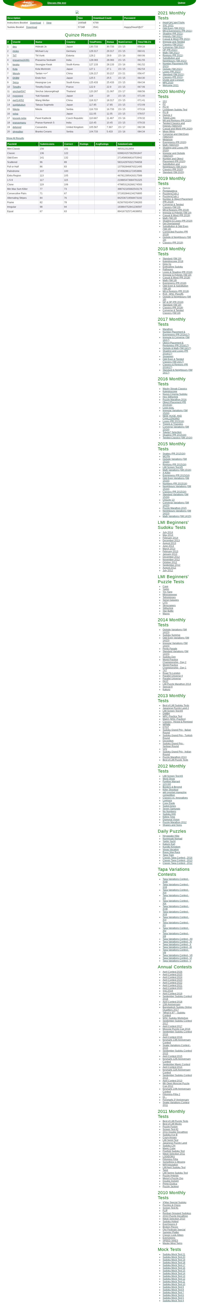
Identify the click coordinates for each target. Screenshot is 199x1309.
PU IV (166, 107)
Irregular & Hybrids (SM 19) (177, 212)
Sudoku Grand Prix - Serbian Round (173, 745)
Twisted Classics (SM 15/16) (177, 437)
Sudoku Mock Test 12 (174, 1279)
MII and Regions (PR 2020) (177, 120)
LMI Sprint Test (170, 1140)
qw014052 (18, 100)
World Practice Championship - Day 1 (174, 666)
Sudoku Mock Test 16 (174, 1268)
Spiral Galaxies (171, 600)
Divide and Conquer (173, 80)
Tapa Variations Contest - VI (177, 958)
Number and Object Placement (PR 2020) (174, 160)
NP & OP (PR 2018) (173, 302)
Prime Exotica (170, 1183)
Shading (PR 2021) (173, 33)
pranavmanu (19, 122)
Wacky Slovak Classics (175, 388)
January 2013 (170, 554)
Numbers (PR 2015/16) (175, 483)
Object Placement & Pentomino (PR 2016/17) (176, 344)
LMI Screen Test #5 (173, 467)
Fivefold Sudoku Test (174, 1151)
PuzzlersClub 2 (171, 193)
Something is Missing (174, 1162)
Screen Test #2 (170, 1129)
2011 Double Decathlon (175, 1132)
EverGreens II (170, 1224)
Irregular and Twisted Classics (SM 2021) (174, 43)
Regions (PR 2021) (173, 55)
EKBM (16, 78)
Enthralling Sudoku (173, 266)
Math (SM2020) (171, 145)
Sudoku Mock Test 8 (173, 1289)
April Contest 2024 (172, 977)
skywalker (18, 131)
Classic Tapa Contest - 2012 (177, 863)
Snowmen (168, 356)
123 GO (167, 784)
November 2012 (171, 559)
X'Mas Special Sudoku (174, 1202)
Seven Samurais (171, 808)
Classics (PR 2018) (173, 307)
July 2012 (168, 570)
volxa (15, 113)
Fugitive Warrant (171, 781)
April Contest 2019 (172, 993)
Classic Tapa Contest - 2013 (177, 860)
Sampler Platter (171, 1232)
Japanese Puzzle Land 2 (176, 708)
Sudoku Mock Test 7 (173, 1292)
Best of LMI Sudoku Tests (176, 705)
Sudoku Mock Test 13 (174, 1276)
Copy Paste (169, 803)
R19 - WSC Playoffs (173, 294)
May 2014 (168, 535)
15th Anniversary (171, 1004)
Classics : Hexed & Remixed (178, 721)
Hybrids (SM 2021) (172, 36)
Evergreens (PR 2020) (174, 142)
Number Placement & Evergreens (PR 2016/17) (176, 333)
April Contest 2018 (172, 1001)
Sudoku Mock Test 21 (174, 1254)
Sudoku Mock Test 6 (173, 1295)
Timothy (17, 87)
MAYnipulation (170, 1164)
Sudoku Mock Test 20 (174, 1257)
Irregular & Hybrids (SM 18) (177, 275)
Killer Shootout (170, 789)
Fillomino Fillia (170, 1159)
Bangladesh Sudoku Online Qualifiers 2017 (177, 1008)
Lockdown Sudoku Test (175, 109)
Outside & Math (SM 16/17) (177, 348)
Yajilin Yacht (169, 841)
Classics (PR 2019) (173, 242)
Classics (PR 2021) (173, 77)
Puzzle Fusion (170, 1126)
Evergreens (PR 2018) (174, 283)
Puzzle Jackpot (171, 1186)
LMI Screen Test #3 (173, 776)
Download (35, 22)
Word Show (169, 778)
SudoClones (169, 806)
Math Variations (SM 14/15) (177, 516)
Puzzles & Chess (172, 1205)
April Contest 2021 (172, 985)
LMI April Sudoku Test (174, 1167)
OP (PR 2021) (170, 50)
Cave (165, 586)
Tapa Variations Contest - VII (177, 955)
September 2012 (171, 565)
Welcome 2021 (171, 85)
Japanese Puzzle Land (175, 1143)
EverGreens (169, 1237)
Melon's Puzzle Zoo (173, 1178)
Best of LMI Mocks (172, 1124)
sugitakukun (19, 104)
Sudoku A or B (170, 1134)
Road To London (171, 673)
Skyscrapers (169, 605)
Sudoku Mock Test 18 (174, 1262)
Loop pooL (168, 407)
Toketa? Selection (172, 432)
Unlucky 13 (169, 500)
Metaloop (168, 139)
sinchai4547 (19, 91)
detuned (17, 127)
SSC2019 (168, 991)
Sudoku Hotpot (170, 1221)
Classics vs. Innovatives (175, 797)
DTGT (166, 727)
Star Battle (168, 611)
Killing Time (169, 817)
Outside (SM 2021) (172, 69)
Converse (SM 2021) (174, 47)
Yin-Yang (167, 592)
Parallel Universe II (173, 676)
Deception (168, 740)
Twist (165, 1170)
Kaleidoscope (170, 391)
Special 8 (168, 686)
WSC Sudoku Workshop (175, 1018)
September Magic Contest (176, 1064)
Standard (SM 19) (172, 258)
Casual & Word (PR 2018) (176, 277)
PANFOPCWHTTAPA (174, 22)
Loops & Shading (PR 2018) (177, 272)
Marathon (168, 329)
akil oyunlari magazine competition (175, 793)
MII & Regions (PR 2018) (176, 291)
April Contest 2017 (172, 1026)
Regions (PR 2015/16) (174, 464)
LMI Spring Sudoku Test (175, 1173)
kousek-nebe (19, 118)
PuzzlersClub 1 (171, 196)
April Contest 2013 (172, 1080)
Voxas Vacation (171, 849)
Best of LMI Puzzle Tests (175, 760)
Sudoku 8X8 (169, 814)
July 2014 (168, 532)
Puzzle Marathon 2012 (175, 822)
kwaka (16, 64)
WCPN (166, 456)
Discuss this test (56, 3)
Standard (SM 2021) (173, 74)
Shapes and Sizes (172, 825)
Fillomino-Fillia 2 (171, 1094)
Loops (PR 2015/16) (173, 421)
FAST (165, 681)
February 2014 (170, 537)
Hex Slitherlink (170, 397)
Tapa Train (168, 855)
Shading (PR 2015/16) (174, 435)
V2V (165, 749)
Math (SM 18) (170, 280)
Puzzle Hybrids (171, 1175)
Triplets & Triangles (173, 424)
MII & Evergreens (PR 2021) (177, 31)
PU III (165, 112)
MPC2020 (168, 82)
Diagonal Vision (171, 819)
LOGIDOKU (169, 1156)
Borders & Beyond (172, 787)
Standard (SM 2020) (173, 172)
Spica (16, 82)
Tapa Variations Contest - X (177, 944)
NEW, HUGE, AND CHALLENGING (172, 417)
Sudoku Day (169, 656)
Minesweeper (170, 594)
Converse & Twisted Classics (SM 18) (173, 311)
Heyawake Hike (171, 836)
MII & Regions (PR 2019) (176, 210)
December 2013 (171, 540)
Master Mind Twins (172, 1243)
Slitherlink (168, 608)
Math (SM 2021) (171, 52)
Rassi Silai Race (171, 852)
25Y (165, 101)
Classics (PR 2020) (173, 169)
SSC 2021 (168, 25)
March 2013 (169, 548)
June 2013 (168, 546)
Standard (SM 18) (172, 305)
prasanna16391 (21, 60)
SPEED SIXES (170, 1240)
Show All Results (15, 138)
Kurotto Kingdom (171, 846)
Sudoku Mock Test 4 (173, 1300)
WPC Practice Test (172, 716)
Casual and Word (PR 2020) (178, 128)
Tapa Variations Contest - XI (177, 941)
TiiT (15, 55)
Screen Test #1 (170, 1208)
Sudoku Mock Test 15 (174, 1270)
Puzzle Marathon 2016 (175, 399)
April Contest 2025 (172, 974)
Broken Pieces (170, 1227)
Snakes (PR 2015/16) (174, 453)
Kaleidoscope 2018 (173, 261)
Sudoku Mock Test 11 (174, 1281)
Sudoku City (169, 1145)
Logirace (167, 800)
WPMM (166, 724)
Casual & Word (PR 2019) (176, 215)
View (48, 22)
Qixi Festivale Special (174, 1229)
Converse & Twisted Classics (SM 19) (173, 206)
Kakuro (166, 689)
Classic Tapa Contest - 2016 (177, 857)
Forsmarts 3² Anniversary (176, 1099)
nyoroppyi (18, 95)
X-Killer (166, 472)
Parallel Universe (172, 678)
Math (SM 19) (170, 218)
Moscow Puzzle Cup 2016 (176, 1029)
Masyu (166, 613)
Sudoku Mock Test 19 (174, 1259)
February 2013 (170, 551)
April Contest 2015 (172, 1056)
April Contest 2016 (172, 1037)
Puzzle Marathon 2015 (175, 508)
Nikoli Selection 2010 (174, 1218)
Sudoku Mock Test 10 (174, 1284)
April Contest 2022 (172, 982)
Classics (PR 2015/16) (174, 491)
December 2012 (171, 557)
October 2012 (170, 562)
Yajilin (166, 589)
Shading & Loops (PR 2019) (177, 221)
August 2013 (169, 543)
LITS (165, 602)
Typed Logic (169, 117)
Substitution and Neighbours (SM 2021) (175, 59)
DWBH (166, 713)
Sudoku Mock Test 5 (173, 1298)
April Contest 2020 (172, 988)
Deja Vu (167, 264)
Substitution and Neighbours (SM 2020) (175, 165)
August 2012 (169, 567)
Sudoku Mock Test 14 (174, 1273)
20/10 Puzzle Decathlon (175, 1216)
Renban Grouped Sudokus (177, 1213)
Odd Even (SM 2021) (174, 28)
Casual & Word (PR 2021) (176, 39)
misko (16, 51)
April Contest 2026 (172, 971)
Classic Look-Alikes (173, 1235)
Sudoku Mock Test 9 (173, 1287)
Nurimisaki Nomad (172, 838)
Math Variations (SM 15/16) (177, 470)
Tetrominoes (169, 597)
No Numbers (169, 811)
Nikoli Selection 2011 (174, 1153)
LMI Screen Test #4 (173, 711)
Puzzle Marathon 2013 (175, 757)
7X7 (165, 670)
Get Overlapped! (171, 223)
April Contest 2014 (172, 1067)
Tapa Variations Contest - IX (177, 947)
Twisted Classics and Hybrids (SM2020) (174, 124)
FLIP (165, 1210)
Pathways (168, 269)
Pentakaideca (170, 191)
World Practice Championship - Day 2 (174, 661)
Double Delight (171, 1181)
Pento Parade (170, 648)
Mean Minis (169, 131)
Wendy (16, 73)
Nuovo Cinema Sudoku (175, 394)
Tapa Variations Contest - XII (177, 939)
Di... (165, 1097)
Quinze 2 (167, 115)
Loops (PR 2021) (172, 71)
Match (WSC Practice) (174, 719)
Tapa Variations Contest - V (177, 960)
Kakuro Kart (169, 844)
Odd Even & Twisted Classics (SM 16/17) (173, 360)
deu (15, 46)
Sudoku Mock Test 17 (174, 1265)
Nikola (16, 109)
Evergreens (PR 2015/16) (176, 475)
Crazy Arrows (170, 1137)
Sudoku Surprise (171, 635)
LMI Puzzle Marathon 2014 (177, 684)
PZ (164, 104)
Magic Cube (169, 1148)
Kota (15, 69)
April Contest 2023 (172, 980)
